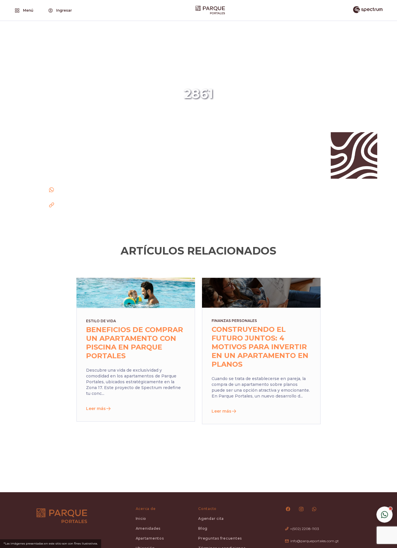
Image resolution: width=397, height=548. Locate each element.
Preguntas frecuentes (220, 538)
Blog (203, 528)
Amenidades (148, 528)
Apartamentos (150, 538)
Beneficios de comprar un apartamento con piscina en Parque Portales (134, 342)
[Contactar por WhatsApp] (384, 514)
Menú (28, 10)
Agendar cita (211, 518)
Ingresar (64, 10)
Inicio (141, 518)
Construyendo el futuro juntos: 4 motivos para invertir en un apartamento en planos (260, 346)
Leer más (96, 408)
